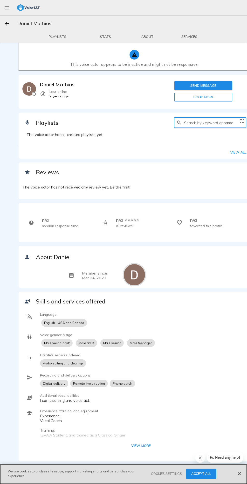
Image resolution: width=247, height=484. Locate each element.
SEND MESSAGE (203, 85)
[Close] (239, 473)
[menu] (7, 8)
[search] (179, 123)
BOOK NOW (203, 97)
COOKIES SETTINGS (166, 474)
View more (141, 446)
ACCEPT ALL (201, 474)
